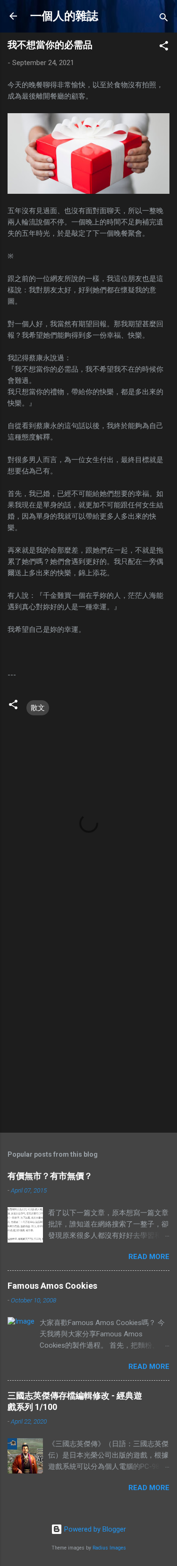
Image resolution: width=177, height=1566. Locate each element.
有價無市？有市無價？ (50, 1176)
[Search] (163, 19)
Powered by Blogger (94, 1529)
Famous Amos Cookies (52, 1286)
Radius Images (109, 1548)
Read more (148, 1256)
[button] (163, 47)
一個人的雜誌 (64, 16)
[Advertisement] (88, 1029)
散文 (38, 708)
